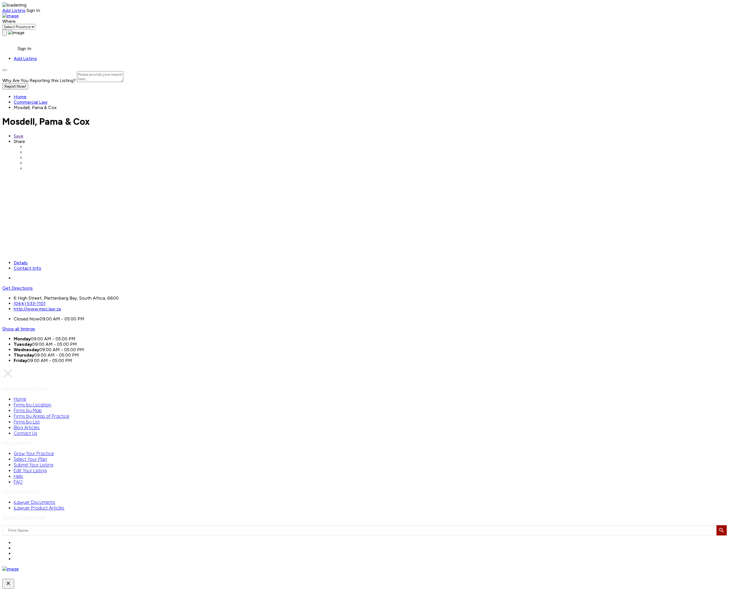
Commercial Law (31, 102)
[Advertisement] (173, 215)
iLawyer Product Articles (39, 508)
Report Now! (15, 86)
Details (21, 262)
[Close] (4, 70)
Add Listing (13, 10)
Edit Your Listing (30, 470)
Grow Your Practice (34, 453)
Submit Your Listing (33, 465)
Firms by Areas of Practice (41, 416)
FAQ (18, 482)
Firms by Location (32, 405)
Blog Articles (27, 427)
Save (18, 136)
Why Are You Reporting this (39, 80)
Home (20, 96)
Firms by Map (28, 410)
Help (18, 476)
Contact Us (25, 433)
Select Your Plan (30, 459)
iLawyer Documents (34, 502)
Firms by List (27, 422)
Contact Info (27, 268)
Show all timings (18, 329)
